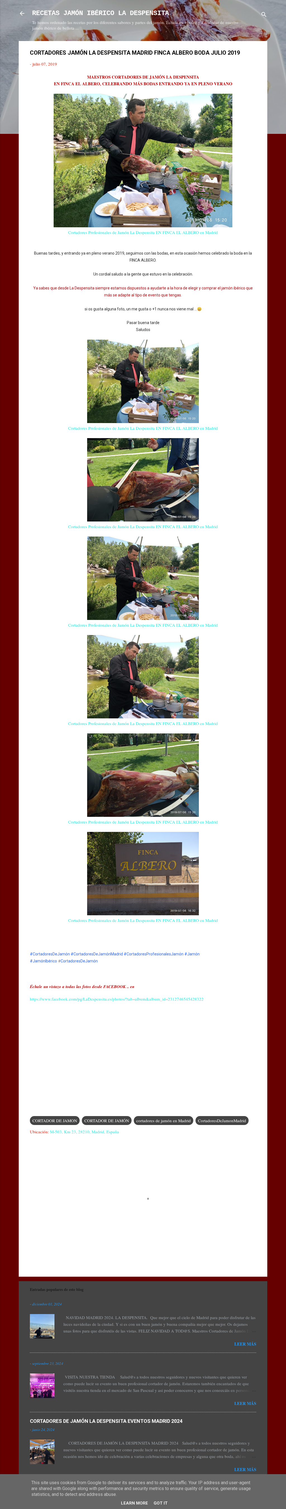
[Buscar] (264, 15)
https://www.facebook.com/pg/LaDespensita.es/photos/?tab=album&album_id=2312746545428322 (117, 999)
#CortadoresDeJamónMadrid (97, 954)
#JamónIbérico (43, 961)
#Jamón (192, 954)
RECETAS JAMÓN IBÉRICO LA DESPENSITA (100, 13)
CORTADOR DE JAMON (54, 1120)
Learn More (134, 1503)
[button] (252, 53)
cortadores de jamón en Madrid (163, 1120)
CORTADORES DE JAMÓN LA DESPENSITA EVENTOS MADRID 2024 (106, 1421)
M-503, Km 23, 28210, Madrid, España (84, 1131)
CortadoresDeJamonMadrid (222, 1120)
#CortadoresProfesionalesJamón (153, 954)
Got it (161, 1503)
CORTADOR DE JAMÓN (106, 1120)
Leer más (245, 1344)
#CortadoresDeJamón (50, 954)
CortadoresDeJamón (79, 961)
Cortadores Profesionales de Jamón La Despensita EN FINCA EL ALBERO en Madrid (143, 232)
